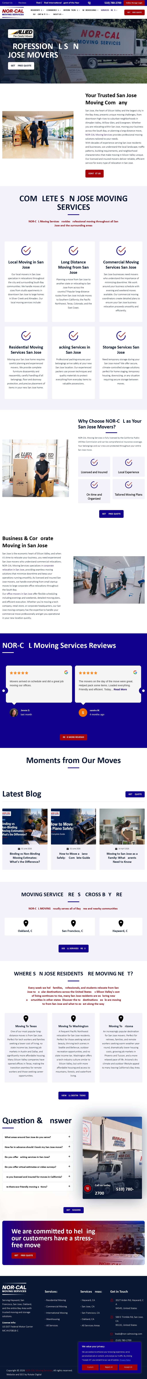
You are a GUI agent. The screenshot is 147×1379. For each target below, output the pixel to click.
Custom (90, 1367)
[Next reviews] (143, 690)
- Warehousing (52, 1319)
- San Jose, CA (87, 1306)
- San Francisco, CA (90, 1313)
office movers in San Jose (19, 594)
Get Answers (73, 1210)
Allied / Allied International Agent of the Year (57, 3)
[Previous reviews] (3, 690)
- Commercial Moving (56, 1306)
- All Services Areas (90, 1325)
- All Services (51, 1325)
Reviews (22, 3)
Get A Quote (135, 794)
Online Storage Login (134, 3)
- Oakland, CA (87, 1319)
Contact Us (9, 3)
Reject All (109, 1367)
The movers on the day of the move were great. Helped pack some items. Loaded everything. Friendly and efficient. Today (106, 685)
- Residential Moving (55, 1300)
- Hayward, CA (87, 1300)
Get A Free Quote (134, 12)
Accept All (128, 1367)
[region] (109, 1357)
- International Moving (56, 1313)
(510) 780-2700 (114, 1191)
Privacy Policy (125, 1360)
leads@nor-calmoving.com (128, 1334)
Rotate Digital (34, 1374)
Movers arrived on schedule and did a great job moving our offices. (37, 683)
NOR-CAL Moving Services (98, 135)
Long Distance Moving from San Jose (73, 267)
